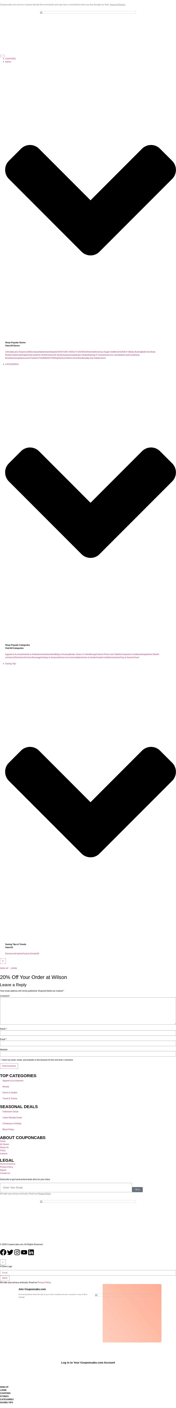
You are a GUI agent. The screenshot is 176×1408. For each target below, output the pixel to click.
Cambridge (22, 355)
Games (117, 657)
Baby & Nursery (62, 654)
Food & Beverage (33, 657)
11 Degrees (21, 352)
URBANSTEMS (48, 358)
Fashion (19, 954)
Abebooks (43, 352)
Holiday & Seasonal (50, 657)
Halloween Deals (10, 1112)
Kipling (91, 355)
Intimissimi (49, 355)
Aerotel (91, 352)
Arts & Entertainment (35, 654)
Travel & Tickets (10, 1098)
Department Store (149, 654)
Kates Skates (82, 355)
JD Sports (58, 355)
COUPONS (10, 59)
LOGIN (3, 1390)
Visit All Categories (14, 648)
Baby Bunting (135, 352)
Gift (37, 954)
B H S (126, 352)
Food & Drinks (29, 954)
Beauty (93, 654)
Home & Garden (89, 657)
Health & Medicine (105, 657)
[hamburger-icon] (2, 56)
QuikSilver (61, 358)
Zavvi (103, 358)
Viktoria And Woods (75, 358)
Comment (5, 996)
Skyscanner (24, 358)
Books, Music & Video (79, 654)
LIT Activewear (101, 355)
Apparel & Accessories (15, 654)
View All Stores (12, 346)
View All (9, 947)
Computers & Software (131, 654)
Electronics (20, 657)
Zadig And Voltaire (92, 358)
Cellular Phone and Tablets (108, 654)
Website (3, 1050)
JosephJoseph (69, 355)
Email (3, 1039)
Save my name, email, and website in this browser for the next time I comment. (37, 1060)
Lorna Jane (113, 355)
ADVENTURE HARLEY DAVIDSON (71, 352)
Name (3, 1029)
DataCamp (32, 355)
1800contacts (33, 352)
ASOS (121, 352)
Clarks (14, 355)
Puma (131, 355)
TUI (39, 358)
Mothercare (123, 355)
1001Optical (10, 352)
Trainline (34, 358)
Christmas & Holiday (12, 1123)
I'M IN (4, 1278)
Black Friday (8, 1129)
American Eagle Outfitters (106, 352)
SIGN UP (4, 1387)
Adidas (51, 352)
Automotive (50, 654)
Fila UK (40, 355)
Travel (136, 657)
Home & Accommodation (70, 657)
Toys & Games (126, 657)
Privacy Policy (44, 1282)
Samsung (15, 358)
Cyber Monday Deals (12, 1117)
